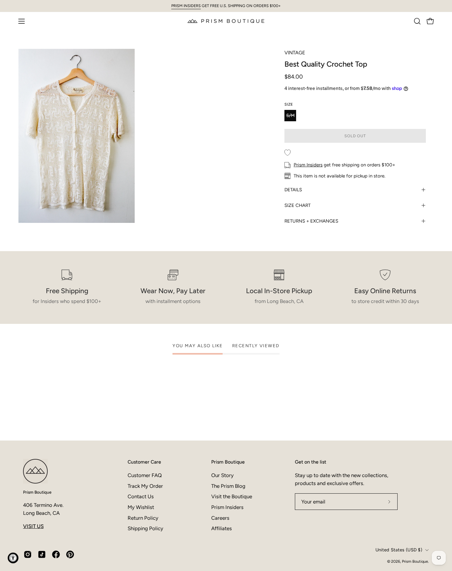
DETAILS (293, 189)
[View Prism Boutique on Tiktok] (41, 554)
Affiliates (221, 528)
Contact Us (141, 496)
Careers (220, 518)
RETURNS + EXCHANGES (311, 221)
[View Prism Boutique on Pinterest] (70, 554)
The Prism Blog (228, 486)
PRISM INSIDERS (186, 5)
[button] (417, 21)
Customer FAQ (145, 475)
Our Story (222, 475)
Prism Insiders (308, 165)
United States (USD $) (398, 550)
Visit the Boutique (231, 496)
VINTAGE (294, 53)
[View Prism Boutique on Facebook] (56, 554)
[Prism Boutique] (226, 21)
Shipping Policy (145, 528)
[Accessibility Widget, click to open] (13, 558)
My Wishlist (141, 507)
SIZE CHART (297, 205)
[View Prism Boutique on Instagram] (27, 554)
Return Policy (143, 518)
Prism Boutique (37, 492)
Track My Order (145, 486)
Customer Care (144, 462)
